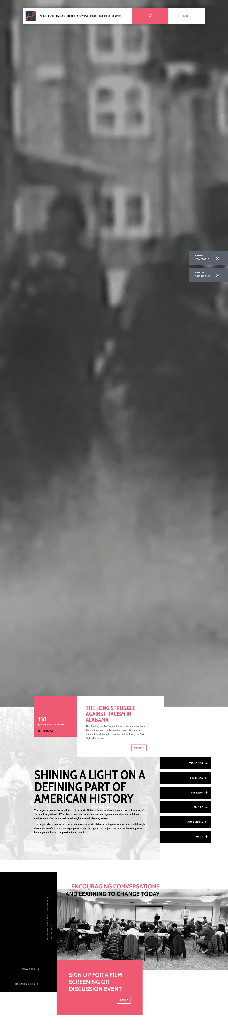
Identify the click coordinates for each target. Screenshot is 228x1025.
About (43, 16)
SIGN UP (124, 1000)
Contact (116, 16)
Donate (187, 16)
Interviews (82, 16)
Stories (71, 16)
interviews (48, 731)
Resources (104, 16)
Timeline (60, 16)
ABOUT (137, 747)
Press (93, 16)
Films (51, 16)
